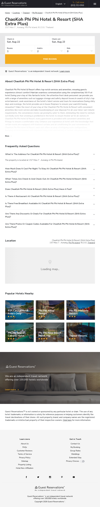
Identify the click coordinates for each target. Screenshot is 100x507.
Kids (68, 48)
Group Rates (75, 450)
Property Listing (24, 464)
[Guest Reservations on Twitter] (38, 477)
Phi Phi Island (37, 13)
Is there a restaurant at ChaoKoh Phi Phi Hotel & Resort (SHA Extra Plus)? (42, 196)
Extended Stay (75, 457)
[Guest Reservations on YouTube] (72, 477)
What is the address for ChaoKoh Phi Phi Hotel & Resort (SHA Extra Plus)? (42, 154)
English (59, 3)
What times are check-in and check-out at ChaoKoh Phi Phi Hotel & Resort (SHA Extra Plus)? (46, 180)
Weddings (75, 454)
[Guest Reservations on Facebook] (28, 477)
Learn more (65, 71)
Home (7, 13)
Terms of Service (25, 454)
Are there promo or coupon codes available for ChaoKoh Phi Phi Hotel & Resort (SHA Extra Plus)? (47, 226)
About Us (25, 443)
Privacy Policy (24, 457)
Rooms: (10, 48)
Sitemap (24, 461)
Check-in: (10, 39)
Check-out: (56, 39)
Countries (16, 13)
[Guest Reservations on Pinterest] (62, 477)
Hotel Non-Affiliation (24, 468)
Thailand (26, 13)
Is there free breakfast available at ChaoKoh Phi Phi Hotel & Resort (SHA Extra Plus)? (44, 205)
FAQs (25, 447)
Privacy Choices (72, 461)
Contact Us (75, 443)
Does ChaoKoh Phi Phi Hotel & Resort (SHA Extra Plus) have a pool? (38, 189)
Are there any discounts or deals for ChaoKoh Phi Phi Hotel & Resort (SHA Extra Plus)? (45, 215)
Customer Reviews (24, 450)
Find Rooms (50, 59)
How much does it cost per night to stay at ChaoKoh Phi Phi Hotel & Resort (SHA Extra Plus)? (45, 170)
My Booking (75, 447)
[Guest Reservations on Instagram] (50, 477)
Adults (40, 48)
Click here (67, 420)
